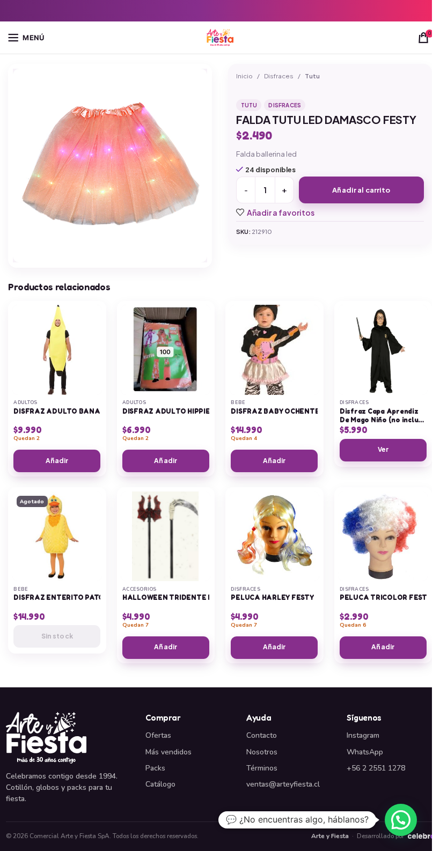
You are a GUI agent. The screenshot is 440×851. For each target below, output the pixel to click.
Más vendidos (168, 752)
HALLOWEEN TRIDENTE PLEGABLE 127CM (195, 597)
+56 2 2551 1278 (376, 768)
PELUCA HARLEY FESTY (272, 597)
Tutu (312, 76)
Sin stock (57, 636)
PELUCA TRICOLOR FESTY (385, 597)
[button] (401, 820)
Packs (155, 768)
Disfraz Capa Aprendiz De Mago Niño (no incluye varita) (383, 419)
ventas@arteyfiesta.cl (283, 784)
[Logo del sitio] (220, 37)
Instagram (363, 735)
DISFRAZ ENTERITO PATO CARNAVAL (78, 597)
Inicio (244, 76)
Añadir (57, 461)
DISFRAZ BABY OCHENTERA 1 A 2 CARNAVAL (309, 411)
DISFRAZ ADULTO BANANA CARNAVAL (82, 411)
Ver (383, 449)
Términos (261, 768)
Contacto (261, 735)
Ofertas (158, 735)
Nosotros (261, 752)
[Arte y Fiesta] (69, 738)
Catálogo (160, 784)
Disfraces (279, 76)
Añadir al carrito (361, 190)
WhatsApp (365, 752)
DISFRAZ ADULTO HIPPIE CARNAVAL (187, 411)
